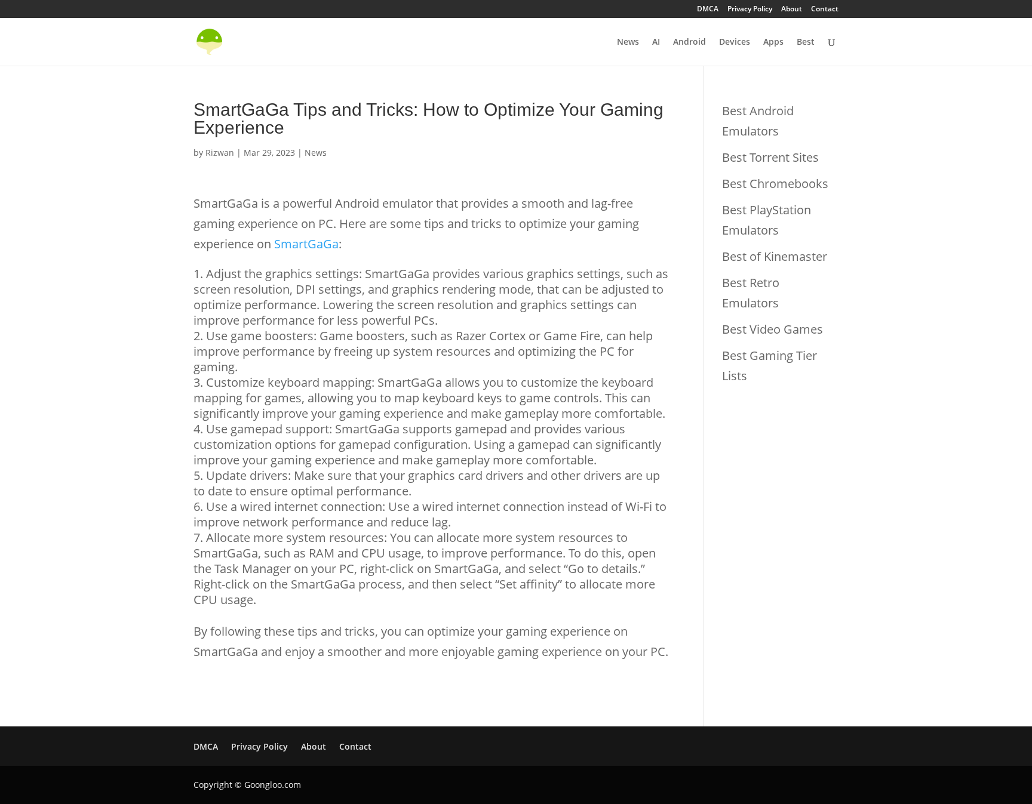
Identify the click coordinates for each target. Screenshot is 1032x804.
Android (689, 42)
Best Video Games (772, 329)
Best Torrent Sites (770, 157)
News (628, 42)
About (791, 9)
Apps (773, 42)
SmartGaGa (306, 244)
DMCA (707, 9)
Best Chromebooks (775, 183)
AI (656, 42)
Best (806, 42)
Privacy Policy (749, 9)
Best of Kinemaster (774, 256)
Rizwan (219, 152)
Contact (824, 9)
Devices (734, 42)
